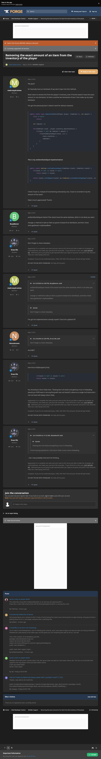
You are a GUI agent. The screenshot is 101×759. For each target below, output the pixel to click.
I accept (93, 755)
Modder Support (38, 64)
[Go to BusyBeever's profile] (14, 216)
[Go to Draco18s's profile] (14, 242)
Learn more (4, 3)
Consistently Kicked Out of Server (21, 615)
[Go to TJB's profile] (6, 658)
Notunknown (14, 343)
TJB (12, 672)
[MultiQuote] (28, 206)
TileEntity (14, 609)
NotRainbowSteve (17, 652)
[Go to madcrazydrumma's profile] (7, 65)
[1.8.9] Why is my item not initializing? (22, 628)
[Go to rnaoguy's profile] (6, 677)
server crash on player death (19, 599)
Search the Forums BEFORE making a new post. (22, 43)
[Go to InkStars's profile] (6, 615)
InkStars (14, 622)
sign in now (49, 496)
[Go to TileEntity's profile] (6, 599)
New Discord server (13, 520)
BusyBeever (14, 224)
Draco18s (14, 250)
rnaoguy (14, 689)
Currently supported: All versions (18, 48)
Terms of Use (31, 756)
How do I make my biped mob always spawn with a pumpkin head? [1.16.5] (36, 677)
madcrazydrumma (15, 64)
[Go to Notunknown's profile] (14, 336)
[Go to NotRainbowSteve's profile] (6, 628)
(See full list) (92, 697)
